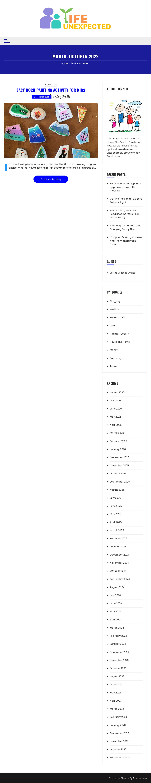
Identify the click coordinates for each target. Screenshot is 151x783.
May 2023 (115, 692)
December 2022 (119, 733)
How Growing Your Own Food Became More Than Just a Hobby (124, 214)
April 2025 (116, 522)
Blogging (115, 301)
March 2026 (117, 433)
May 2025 (115, 514)
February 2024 (118, 636)
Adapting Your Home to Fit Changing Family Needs (125, 227)
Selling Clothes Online (122, 273)
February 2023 (118, 717)
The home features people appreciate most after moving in (126, 187)
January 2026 (118, 449)
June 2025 (116, 506)
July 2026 (115, 400)
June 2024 (116, 603)
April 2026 (116, 425)
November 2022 (119, 741)
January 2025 (118, 546)
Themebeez (140, 778)
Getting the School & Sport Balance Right (126, 200)
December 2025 (119, 457)
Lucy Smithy (63, 96)
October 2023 (118, 668)
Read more (113, 156)
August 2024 (117, 587)
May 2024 (115, 611)
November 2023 (119, 660)
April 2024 (116, 619)
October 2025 (118, 473)
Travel (113, 366)
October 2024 (118, 571)
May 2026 (115, 416)
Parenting (51, 84)
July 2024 (115, 595)
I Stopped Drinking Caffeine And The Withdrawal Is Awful (126, 241)
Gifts (112, 325)
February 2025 (118, 538)
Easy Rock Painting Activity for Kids (51, 90)
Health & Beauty (119, 333)
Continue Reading (51, 179)
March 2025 (117, 530)
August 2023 (117, 676)
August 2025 (117, 490)
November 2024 (119, 563)
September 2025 (120, 481)
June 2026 (116, 408)
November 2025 (119, 465)
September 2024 (120, 579)
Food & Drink (117, 317)
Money (114, 350)
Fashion (114, 309)
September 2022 (120, 757)
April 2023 (116, 700)
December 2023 (119, 652)
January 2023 (118, 725)
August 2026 (117, 392)
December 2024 (119, 554)
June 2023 (116, 684)
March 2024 (117, 627)
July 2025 (115, 498)
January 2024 (118, 644)
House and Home (120, 342)
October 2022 (118, 749)
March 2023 (117, 709)
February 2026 (118, 441)
